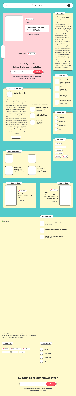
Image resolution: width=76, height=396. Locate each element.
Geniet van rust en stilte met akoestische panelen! (42, 108)
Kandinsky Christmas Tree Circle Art (41, 121)
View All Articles (16, 137)
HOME (58, 156)
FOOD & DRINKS (61, 147)
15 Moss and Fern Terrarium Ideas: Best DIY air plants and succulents (51, 196)
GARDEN (59, 150)
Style (66, 156)
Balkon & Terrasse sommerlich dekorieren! (42, 115)
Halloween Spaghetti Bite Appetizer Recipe (19, 169)
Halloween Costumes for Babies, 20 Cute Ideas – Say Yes (42, 169)
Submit (38, 72)
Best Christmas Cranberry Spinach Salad (25, 196)
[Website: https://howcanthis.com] (19, 97)
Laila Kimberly (20, 93)
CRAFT (58, 143)
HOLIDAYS (29, 19)
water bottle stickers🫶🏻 (65, 101)
